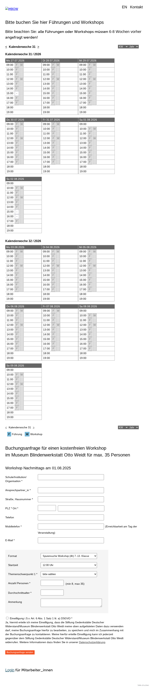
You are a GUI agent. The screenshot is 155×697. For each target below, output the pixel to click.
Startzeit (13, 565)
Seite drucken (143, 685)
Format (12, 555)
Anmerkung (15, 601)
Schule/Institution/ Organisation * (15, 479)
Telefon (9, 517)
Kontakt (136, 7)
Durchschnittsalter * (19, 592)
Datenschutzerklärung (92, 642)
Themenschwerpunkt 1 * (22, 574)
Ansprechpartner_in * (18, 490)
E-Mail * (10, 540)
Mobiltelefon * (13, 526)
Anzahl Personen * (19, 583)
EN (124, 7)
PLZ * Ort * (11, 508)
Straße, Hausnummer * (19, 499)
